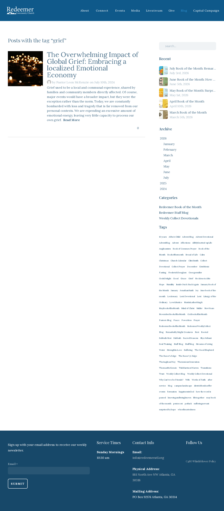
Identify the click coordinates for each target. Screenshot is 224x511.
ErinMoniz (204, 266)
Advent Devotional (204, 236)
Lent (199, 296)
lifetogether (198, 397)
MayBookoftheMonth (169, 308)
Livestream (154, 10)
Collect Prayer (178, 266)
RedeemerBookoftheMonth (172, 326)
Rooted (204, 332)
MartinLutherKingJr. (193, 302)
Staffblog (189, 344)
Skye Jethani (206, 338)
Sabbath (177, 338)
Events (120, 10)
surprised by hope (167, 409)
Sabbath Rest (165, 338)
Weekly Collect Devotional (199, 373)
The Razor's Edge (167, 356)
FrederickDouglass (177, 272)
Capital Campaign (206, 10)
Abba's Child (174, 236)
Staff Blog (178, 344)
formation (172, 391)
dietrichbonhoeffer (203, 385)
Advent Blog (188, 236)
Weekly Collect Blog (175, 373)
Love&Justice (175, 302)
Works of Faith (199, 379)
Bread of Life (192, 254)
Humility (170, 284)
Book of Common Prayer (184, 248)
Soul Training (165, 344)
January (174, 290)
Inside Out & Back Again (187, 284)
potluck (188, 403)
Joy (196, 290)
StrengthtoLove (174, 350)
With (187, 379)
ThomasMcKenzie (168, 367)
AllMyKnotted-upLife (202, 242)
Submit (18, 483)
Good (175, 278)
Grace (183, 278)
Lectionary (172, 296)
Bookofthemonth (175, 254)
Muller (199, 308)
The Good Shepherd (204, 350)
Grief (190, 278)
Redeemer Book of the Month (180, 207)
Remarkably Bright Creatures (179, 332)
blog (170, 385)
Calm (202, 254)
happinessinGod (186, 391)
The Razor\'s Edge (187, 356)
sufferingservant (201, 403)
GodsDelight (165, 278)
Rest (197, 332)
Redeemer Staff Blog (173, 213)
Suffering (188, 350)
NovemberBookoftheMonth (172, 314)
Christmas (164, 260)
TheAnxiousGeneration (188, 362)
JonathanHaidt (186, 290)
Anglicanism (165, 248)
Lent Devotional (187, 296)
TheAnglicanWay (167, 362)
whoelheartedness (186, 409)
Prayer (197, 320)
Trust (161, 373)
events (162, 391)
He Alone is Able (202, 278)
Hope (161, 284)
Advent (175, 242)
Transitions (206, 367)
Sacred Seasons (190, 338)
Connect (102, 10)
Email (12, 464)
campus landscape (183, 385)
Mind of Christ (187, 308)
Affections (185, 242)
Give (172, 10)
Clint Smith (193, 260)
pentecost (178, 403)
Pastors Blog (165, 320)
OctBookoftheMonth (197, 314)
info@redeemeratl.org (148, 458)
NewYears (209, 308)
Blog (184, 10)
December (192, 266)
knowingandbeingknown (179, 397)
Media (135, 10)
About (85, 10)
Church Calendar (178, 260)
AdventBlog (164, 242)
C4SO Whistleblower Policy (201, 461)
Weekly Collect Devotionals (178, 218)
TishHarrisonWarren (188, 367)
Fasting (162, 272)
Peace (176, 320)
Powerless (186, 320)
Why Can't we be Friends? (171, 379)
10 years (163, 236)
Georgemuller (195, 272)
